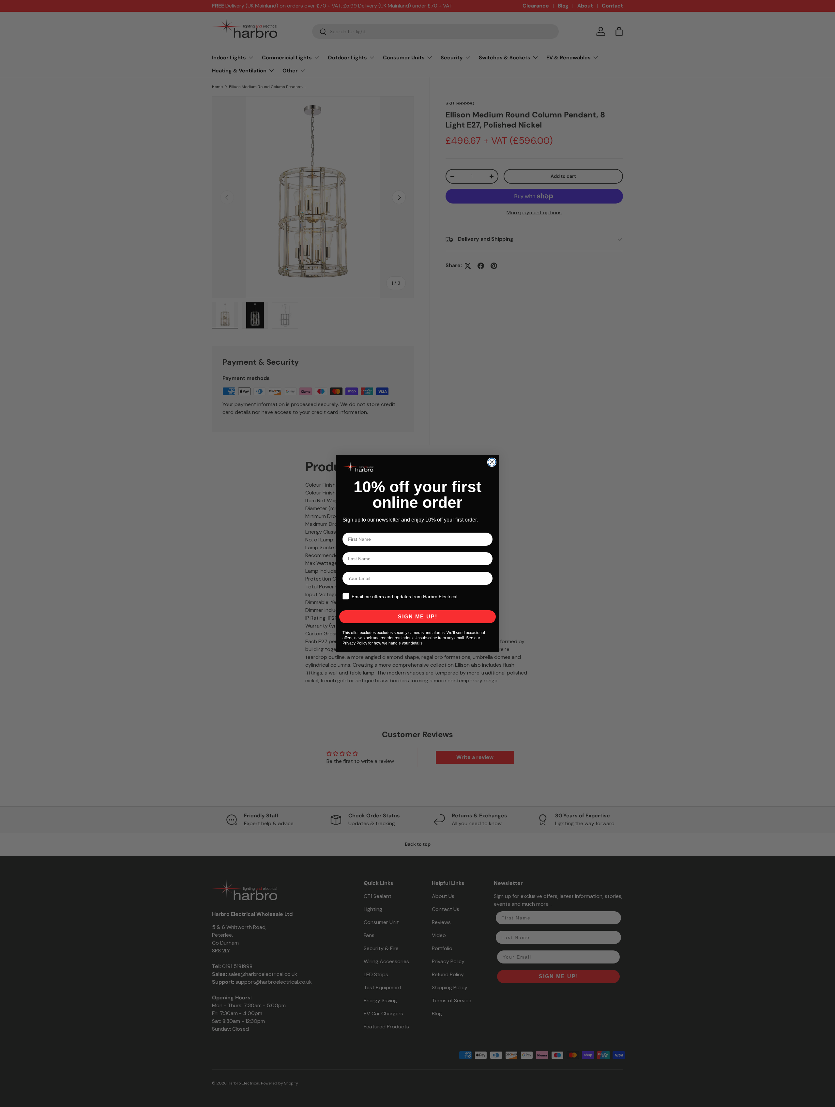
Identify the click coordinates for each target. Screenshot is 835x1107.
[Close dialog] (492, 462)
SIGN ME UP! (417, 616)
